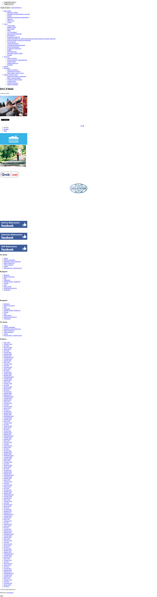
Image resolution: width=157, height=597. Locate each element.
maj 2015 (6, 562)
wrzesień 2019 (8, 477)
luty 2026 (6, 351)
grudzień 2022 (8, 413)
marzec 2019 (7, 486)
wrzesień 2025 (8, 359)
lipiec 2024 (7, 382)
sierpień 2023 (7, 400)
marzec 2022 (7, 427)
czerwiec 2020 (8, 462)
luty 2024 (6, 390)
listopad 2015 (7, 552)
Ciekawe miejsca (12, 58)
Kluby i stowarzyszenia (14, 78)
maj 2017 (6, 522)
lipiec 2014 (7, 578)
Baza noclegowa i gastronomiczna (17, 60)
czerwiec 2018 (8, 501)
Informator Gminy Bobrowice (12, 261)
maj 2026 (6, 346)
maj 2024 (6, 385)
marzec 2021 (7, 447)
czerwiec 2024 (8, 383)
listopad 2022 (7, 414)
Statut (9, 30)
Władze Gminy (11, 27)
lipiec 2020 (7, 460)
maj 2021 (6, 444)
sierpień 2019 (7, 478)
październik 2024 (9, 377)
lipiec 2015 (7, 558)
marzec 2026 (7, 349)
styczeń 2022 (7, 431)
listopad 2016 (7, 532)
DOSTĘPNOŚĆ (12, 52)
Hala (5, 278)
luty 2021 (6, 449)
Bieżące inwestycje (12, 70)
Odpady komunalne (13, 43)
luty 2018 (6, 508)
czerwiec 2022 (8, 423)
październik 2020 (9, 455)
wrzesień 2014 (8, 575)
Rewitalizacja (11, 35)
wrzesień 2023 (8, 398)
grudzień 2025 (8, 354)
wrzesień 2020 (8, 457)
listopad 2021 (7, 434)
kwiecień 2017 (8, 524)
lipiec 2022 (7, 421)
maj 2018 (6, 503)
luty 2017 (6, 527)
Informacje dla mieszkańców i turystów (18, 14)
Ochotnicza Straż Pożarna (14, 79)
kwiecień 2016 (8, 544)
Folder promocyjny (12, 63)
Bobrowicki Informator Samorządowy (18, 17)
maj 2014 (6, 581)
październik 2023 (9, 396)
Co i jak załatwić (12, 32)
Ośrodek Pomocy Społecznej (12, 281)
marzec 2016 (7, 545)
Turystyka (6, 56)
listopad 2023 (7, 395)
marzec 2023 (7, 408)
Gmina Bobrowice (16, 7)
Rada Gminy (11, 29)
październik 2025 (9, 357)
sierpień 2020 (7, 459)
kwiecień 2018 (8, 504)
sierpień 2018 (7, 498)
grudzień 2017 (8, 511)
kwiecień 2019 (8, 485)
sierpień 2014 (7, 576)
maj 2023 (6, 405)
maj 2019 (6, 483)
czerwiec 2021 (8, 442)
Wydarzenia (7, 290)
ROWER (10, 65)
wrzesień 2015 (8, 555)
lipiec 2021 (7, 441)
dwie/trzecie (10, 592)
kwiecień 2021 (8, 445)
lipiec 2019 (7, 480)
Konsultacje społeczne (13, 37)
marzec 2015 (7, 565)
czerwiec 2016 (8, 540)
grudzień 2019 (8, 472)
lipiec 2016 (7, 539)
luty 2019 (6, 488)
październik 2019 (9, 475)
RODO (9, 50)
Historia (9, 16)
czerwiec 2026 (8, 344)
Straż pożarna (7, 286)
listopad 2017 (7, 513)
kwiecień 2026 (8, 347)
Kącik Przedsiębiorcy (13, 47)
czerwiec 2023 (8, 403)
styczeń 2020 (7, 470)
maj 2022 (6, 424)
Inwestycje (7, 68)
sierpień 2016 (7, 537)
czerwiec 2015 (8, 560)
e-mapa (6, 266)
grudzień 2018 (8, 491)
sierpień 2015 (7, 557)
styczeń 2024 (7, 391)
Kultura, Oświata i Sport (11, 74)
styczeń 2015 (7, 568)
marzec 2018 (7, 506)
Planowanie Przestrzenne (14, 34)
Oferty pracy (11, 20)
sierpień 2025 (7, 360)
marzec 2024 (7, 388)
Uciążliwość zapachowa (14, 48)
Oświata (6, 283)
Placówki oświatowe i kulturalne (16, 76)
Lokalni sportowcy (12, 83)
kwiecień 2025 (8, 367)
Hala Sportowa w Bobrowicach (13, 268)
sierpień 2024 (7, 380)
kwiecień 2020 (8, 465)
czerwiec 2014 (8, 580)
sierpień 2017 (7, 517)
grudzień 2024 (8, 373)
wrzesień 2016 (8, 535)
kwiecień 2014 (8, 583)
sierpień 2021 (7, 439)
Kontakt (9, 55)
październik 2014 (9, 573)
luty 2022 (6, 429)
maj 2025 (6, 365)
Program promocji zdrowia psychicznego (19, 40)
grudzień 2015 (8, 550)
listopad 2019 (7, 473)
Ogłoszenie (7, 280)
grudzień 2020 (8, 452)
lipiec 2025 (7, 362)
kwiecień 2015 (8, 563)
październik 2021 (9, 436)
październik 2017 (9, 514)
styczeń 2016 (7, 549)
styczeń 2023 (7, 411)
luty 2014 (6, 586)
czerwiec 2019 (8, 481)
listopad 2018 (7, 493)
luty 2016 (6, 547)
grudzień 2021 (8, 432)
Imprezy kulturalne (12, 84)
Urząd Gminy (11, 25)
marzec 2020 (7, 467)
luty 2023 (6, 409)
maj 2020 (6, 463)
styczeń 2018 (7, 509)
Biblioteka (7, 275)
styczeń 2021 (7, 450)
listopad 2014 (7, 571)
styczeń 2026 (7, 352)
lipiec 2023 (7, 401)
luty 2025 (6, 370)
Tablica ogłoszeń (8, 265)
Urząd (5, 24)
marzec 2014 (7, 585)
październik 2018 (9, 495)
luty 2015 (6, 567)
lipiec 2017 (7, 519)
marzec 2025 (7, 369)
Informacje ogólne (12, 12)
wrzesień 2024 (8, 378)
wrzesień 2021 (8, 437)
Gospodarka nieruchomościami (16, 45)
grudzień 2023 (8, 393)
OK (1, 596)
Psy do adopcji (11, 42)
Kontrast (6, 129)
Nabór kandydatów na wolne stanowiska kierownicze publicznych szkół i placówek (31, 38)
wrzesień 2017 (8, 516)
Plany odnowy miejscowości (15, 73)
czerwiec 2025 (8, 364)
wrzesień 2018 (8, 496)
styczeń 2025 (7, 372)
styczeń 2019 (7, 490)
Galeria (9, 22)
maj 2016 (6, 542)
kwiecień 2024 (8, 387)
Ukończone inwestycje (13, 71)
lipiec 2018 (7, 499)
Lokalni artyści (11, 61)
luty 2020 (6, 468)
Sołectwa (10, 19)
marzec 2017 (7, 526)
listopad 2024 (7, 375)
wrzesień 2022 (8, 418)
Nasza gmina (7, 11)
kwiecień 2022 (8, 426)
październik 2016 (9, 534)
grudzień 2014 (8, 570)
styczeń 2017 (7, 529)
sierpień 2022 (7, 419)
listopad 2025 (7, 355)
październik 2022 (9, 416)
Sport (5, 285)
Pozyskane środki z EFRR (14, 53)
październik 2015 (9, 553)
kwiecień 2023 (8, 406)
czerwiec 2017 (8, 521)
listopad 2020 (7, 454)
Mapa (5, 131)
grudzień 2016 (8, 531)
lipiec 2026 (7, 342)
